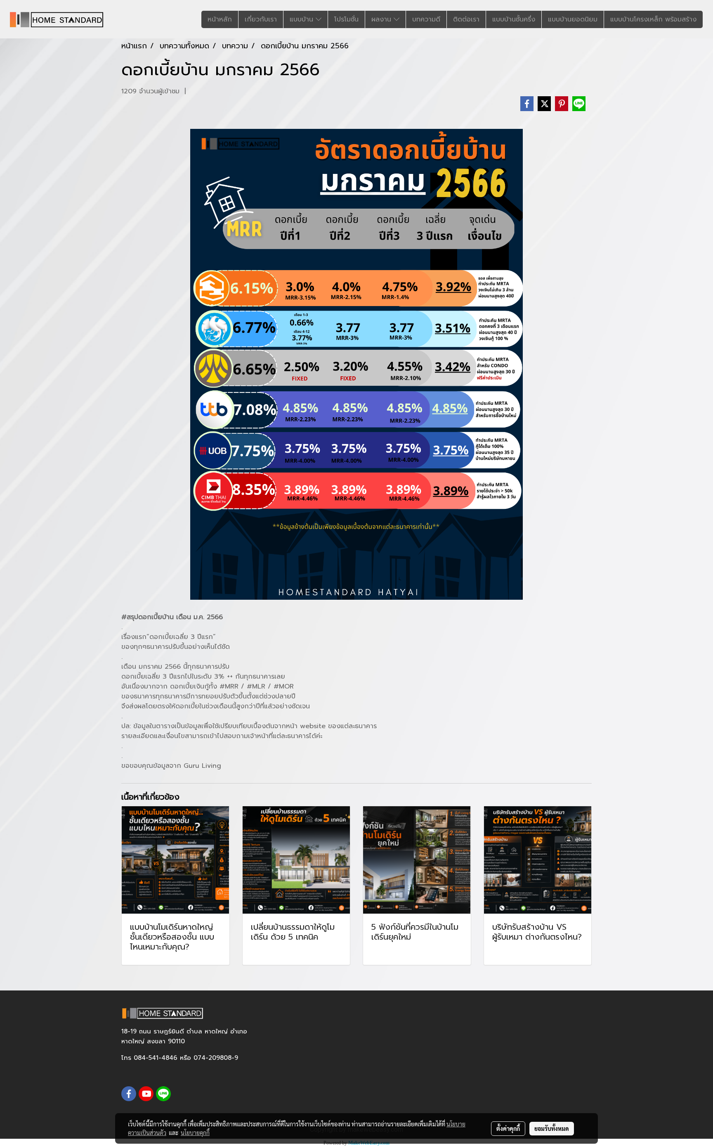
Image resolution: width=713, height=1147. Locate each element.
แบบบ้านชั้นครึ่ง (513, 19)
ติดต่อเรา (466, 19)
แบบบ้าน (303, 19)
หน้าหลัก (220, 19)
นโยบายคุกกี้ (195, 1132)
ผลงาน (382, 19)
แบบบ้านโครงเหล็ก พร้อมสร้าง (653, 19)
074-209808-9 (216, 1057)
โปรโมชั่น (346, 19)
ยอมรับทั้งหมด (551, 1128)
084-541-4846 (155, 1057)
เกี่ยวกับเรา (261, 19)
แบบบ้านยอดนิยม (572, 19)
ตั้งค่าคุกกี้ (508, 1128)
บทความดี (426, 19)
